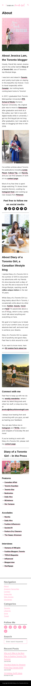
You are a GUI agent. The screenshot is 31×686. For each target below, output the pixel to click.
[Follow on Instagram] (5, 627)
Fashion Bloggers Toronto (14, 551)
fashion (10, 306)
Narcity (25, 173)
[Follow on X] (5, 631)
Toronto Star (9, 490)
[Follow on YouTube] (15, 627)
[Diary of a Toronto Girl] (15, 5)
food (7, 309)
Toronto (24, 77)
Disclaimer (8, 600)
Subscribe (8, 594)
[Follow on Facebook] (24, 627)
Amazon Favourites (11, 589)
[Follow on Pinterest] (19, 627)
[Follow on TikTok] (10, 627)
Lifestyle (7, 611)
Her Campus (9, 504)
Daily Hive (8, 497)
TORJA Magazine (11, 555)
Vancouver (22, 108)
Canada (5, 88)
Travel (6, 616)
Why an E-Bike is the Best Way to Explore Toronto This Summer (15, 656)
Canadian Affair (10, 482)
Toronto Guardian (11, 486)
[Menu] (2, 5)
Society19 (8, 528)
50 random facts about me (15, 348)
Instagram (6, 428)
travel (23, 306)
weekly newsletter (12, 399)
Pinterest (19, 195)
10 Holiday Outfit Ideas (13, 673)
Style (6, 613)
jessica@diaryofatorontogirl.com (15, 409)
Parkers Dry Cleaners (13, 531)
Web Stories (8, 597)
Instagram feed (8, 192)
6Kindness (8, 500)
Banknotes (8, 493)
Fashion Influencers (12, 524)
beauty (17, 306)
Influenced (8, 559)
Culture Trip (13, 173)
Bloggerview (9, 562)
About (6, 586)
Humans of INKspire (12, 548)
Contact (7, 592)
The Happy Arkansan (12, 535)
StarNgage (8, 566)
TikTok (16, 428)
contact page (12, 179)
